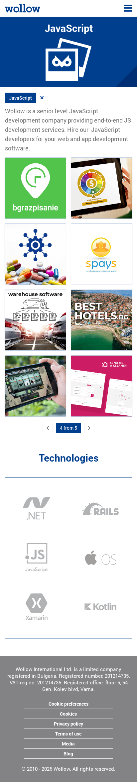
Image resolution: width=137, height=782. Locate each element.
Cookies (68, 714)
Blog (68, 753)
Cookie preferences (68, 704)
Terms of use (68, 734)
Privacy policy (68, 724)
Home (11, 7)
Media (68, 743)
